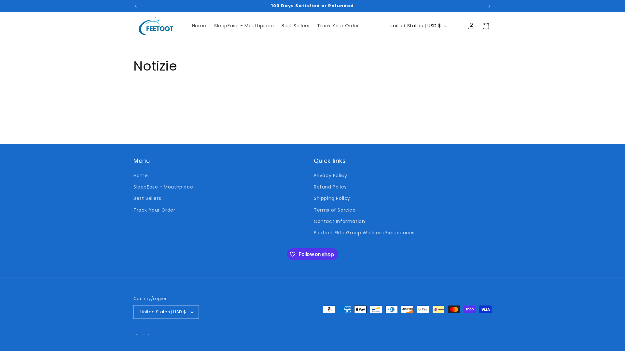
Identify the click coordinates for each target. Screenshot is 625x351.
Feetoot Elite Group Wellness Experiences (364, 232)
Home (140, 175)
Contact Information (339, 221)
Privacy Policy (330, 175)
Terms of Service (335, 210)
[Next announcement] (489, 6)
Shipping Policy (332, 198)
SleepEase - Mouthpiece (163, 187)
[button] (457, 26)
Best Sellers (147, 198)
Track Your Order (154, 210)
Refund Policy (330, 187)
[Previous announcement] (136, 6)
